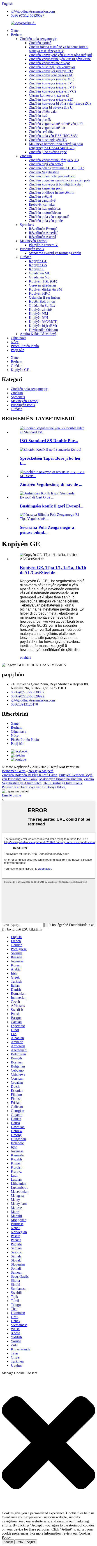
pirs (22, 657)
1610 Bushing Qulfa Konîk (62, 783)
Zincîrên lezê (38, 115)
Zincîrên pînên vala (42, 111)
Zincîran (26, 156)
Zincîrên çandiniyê (42, 200)
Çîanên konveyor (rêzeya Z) (49, 95)
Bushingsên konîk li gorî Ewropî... (51, 506)
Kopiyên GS (38, 265)
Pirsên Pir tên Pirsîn (25, 346)
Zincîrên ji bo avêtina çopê (48, 152)
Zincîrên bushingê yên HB (48, 140)
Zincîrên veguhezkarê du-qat (49, 63)
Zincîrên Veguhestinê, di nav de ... (51, 484)
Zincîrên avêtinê (40, 196)
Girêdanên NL (39, 277)
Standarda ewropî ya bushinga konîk (55, 253)
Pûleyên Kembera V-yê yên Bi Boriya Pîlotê (33, 787)
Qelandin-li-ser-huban (44, 297)
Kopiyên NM (38, 313)
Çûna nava (18, 338)
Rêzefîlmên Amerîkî (43, 233)
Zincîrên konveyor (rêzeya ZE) (51, 99)
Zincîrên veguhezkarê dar (47, 128)
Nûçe (14, 342)
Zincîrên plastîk (40, 119)
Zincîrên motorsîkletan (45, 212)
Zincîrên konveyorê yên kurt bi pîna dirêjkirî (60, 55)
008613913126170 (24, 704)
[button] (48, 1443)
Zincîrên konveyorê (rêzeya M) (51, 75)
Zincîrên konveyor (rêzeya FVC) (52, 91)
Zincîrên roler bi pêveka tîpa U (51, 107)
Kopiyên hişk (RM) (43, 326)
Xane (14, 31)
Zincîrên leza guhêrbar (45, 208)
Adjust (31, 1542)
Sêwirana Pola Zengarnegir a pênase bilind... (47, 530)
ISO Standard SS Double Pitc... (49, 440)
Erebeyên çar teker (42, 204)
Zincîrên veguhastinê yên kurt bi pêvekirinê (60, 59)
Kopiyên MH (38, 318)
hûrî (28, 657)
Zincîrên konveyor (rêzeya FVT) (52, 87)
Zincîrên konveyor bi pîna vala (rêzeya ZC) (60, 103)
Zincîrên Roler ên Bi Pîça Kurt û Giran (29, 775)
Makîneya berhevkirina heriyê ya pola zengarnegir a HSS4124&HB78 (56, 146)
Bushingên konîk (32, 249)
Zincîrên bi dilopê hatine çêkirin (51, 192)
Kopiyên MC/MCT (43, 322)
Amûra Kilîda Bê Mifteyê (38, 334)
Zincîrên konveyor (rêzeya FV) (51, 83)
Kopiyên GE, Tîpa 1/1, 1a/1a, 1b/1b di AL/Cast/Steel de (53, 570)
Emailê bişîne (11, 795)
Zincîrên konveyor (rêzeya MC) (51, 79)
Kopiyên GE (38, 261)
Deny (19, 1542)
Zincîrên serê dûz (41, 132)
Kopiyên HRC (39, 293)
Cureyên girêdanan (42, 285)
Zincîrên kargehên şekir (45, 188)
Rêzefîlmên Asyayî (42, 237)
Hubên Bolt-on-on (42, 301)
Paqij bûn (17, 350)
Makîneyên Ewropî (33, 241)
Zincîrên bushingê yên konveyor (52, 67)
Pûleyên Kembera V (43, 245)
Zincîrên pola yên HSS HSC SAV (53, 136)
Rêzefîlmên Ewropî (43, 229)
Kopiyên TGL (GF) (43, 281)
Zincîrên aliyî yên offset (46, 164)
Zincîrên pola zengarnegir (38, 39)
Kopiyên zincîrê (40, 309)
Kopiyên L (36, 269)
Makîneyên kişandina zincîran (60, 779)
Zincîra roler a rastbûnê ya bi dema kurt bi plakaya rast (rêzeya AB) (58, 49)
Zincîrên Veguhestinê (44, 172)
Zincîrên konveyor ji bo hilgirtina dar (55, 184)
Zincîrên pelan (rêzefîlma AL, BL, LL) (56, 168)
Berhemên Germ (13, 771)
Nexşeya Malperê (40, 771)
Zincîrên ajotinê (40, 43)
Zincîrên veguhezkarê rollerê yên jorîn (56, 124)
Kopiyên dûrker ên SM (45, 289)
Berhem (16, 35)
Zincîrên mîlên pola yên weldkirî (52, 176)
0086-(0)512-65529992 (27, 696)
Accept (8, 1542)
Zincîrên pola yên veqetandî (49, 216)
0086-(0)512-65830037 (27, 15)
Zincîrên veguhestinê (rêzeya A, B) (54, 160)
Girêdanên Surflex (42, 305)
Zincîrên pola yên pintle (46, 221)
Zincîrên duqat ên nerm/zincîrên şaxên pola (59, 180)
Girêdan (25, 257)
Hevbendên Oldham (43, 330)
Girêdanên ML (39, 273)
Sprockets (27, 225)
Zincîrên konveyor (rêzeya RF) (51, 71)
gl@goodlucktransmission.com (33, 11)
